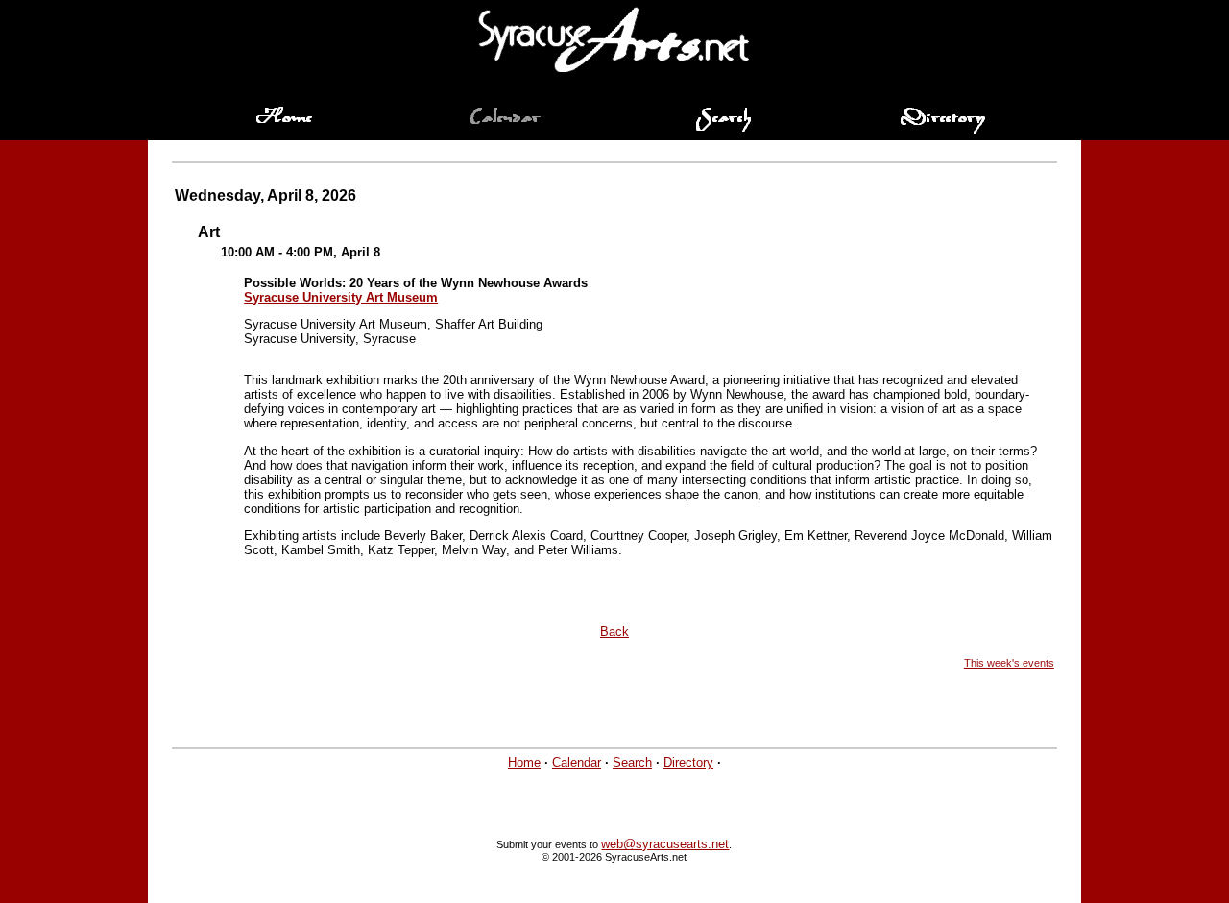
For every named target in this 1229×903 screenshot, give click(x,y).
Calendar (576, 762)
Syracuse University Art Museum (341, 297)
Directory (688, 762)
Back (614, 631)
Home (524, 762)
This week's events (1009, 663)
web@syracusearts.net (665, 844)
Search (632, 762)
